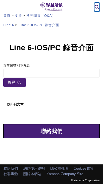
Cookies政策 (84, 168)
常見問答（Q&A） (40, 16)
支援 (18, 16)
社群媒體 (11, 174)
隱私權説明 (59, 168)
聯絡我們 (52, 131)
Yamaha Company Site (65, 174)
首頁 (6, 16)
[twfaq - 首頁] (51, 6)
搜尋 (11, 82)
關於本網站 (32, 174)
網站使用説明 (34, 168)
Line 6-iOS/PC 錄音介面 (39, 25)
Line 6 (8, 25)
